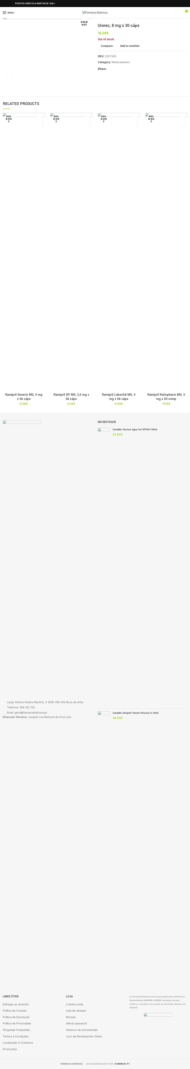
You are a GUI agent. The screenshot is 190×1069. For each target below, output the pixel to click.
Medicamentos (121, 62)
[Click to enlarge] (9, 75)
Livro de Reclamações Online (84, 1036)
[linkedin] (123, 69)
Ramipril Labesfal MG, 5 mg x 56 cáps (118, 396)
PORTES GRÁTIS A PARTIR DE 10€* (35, 3)
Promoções (10, 1049)
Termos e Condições (16, 1036)
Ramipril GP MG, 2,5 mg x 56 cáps (71, 396)
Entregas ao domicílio (16, 1004)
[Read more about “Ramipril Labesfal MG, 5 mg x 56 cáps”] (134, 124)
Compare (107, 46)
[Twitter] (114, 69)
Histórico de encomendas (82, 1029)
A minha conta (74, 1004)
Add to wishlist (129, 46)
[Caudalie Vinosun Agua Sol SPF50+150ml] (104, 567)
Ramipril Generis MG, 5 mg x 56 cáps (23, 396)
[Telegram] (127, 69)
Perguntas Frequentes (16, 1029)
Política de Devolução (16, 1017)
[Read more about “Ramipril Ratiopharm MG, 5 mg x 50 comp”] (182, 124)
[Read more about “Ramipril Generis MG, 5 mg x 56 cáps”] (39, 124)
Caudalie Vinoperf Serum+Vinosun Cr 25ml (135, 713)
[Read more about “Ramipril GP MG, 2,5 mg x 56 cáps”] (87, 124)
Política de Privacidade (17, 1023)
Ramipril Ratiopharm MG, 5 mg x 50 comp (166, 396)
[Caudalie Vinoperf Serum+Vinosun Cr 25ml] (104, 850)
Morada (71, 1017)
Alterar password (76, 1023)
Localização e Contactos (18, 1042)
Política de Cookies (15, 1010)
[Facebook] (5, 3)
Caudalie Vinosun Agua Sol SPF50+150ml (135, 429)
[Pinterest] (119, 69)
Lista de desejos (76, 1010)
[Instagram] (9, 3)
